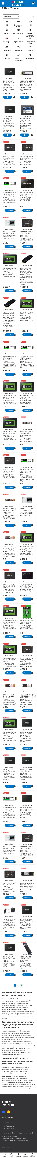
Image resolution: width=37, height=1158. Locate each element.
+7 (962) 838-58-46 (8, 1126)
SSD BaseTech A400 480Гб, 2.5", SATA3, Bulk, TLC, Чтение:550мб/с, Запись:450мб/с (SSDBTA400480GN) (9, 436)
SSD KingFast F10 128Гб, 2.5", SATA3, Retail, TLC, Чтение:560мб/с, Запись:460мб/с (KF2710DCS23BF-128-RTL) (9, 774)
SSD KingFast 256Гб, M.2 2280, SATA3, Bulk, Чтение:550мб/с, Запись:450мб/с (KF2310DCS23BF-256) (27, 887)
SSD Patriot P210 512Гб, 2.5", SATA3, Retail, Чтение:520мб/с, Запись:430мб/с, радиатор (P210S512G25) (26, 123)
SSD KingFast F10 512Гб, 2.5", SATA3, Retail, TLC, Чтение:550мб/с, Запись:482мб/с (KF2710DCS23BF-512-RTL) (26, 812)
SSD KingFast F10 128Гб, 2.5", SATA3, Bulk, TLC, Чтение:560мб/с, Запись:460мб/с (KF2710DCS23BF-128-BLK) (26, 924)
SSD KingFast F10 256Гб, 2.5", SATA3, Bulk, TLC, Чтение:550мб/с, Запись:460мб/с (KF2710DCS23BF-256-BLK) (9, 961)
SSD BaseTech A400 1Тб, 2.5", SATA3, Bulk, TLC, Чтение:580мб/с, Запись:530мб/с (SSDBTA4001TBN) (9, 272)
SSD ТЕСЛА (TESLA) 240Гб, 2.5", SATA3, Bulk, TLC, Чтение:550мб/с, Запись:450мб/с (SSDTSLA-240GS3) (26, 160)
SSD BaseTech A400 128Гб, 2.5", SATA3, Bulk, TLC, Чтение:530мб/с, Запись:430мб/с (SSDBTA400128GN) (9, 662)
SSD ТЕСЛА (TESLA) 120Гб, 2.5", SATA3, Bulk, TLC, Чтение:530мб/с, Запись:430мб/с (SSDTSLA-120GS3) (26, 236)
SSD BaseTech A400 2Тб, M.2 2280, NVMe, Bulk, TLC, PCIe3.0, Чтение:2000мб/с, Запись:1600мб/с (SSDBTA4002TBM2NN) (9, 813)
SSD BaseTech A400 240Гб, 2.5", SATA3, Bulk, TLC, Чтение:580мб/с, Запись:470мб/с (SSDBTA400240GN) (9, 624)
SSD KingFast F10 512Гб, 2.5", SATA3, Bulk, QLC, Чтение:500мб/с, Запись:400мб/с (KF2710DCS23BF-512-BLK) (9, 86)
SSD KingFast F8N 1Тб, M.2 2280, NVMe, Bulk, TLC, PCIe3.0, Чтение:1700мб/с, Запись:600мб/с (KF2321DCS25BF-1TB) (26, 962)
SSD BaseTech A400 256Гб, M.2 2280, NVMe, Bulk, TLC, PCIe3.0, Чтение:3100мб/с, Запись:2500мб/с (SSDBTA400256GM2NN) (10, 198)
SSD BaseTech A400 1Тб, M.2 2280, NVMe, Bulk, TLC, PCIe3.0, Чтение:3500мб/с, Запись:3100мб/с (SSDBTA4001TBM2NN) (9, 362)
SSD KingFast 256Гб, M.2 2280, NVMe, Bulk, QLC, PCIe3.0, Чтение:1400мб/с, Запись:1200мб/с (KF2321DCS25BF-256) (27, 86)
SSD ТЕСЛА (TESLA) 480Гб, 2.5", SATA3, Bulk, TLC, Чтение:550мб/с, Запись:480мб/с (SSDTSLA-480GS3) (26, 851)
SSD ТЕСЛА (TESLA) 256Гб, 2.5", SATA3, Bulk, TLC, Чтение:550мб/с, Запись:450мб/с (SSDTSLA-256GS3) (9, 473)
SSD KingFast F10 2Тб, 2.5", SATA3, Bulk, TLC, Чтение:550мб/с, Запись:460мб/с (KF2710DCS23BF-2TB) (9, 123)
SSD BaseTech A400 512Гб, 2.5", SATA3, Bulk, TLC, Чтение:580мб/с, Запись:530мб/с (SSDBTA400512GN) (27, 400)
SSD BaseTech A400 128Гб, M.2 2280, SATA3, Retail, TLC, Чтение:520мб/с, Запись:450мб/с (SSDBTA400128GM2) (27, 625)
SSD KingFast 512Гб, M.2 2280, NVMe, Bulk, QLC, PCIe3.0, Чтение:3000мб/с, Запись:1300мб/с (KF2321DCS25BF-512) (9, 924)
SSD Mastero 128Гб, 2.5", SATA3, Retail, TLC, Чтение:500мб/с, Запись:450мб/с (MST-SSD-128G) (27, 512)
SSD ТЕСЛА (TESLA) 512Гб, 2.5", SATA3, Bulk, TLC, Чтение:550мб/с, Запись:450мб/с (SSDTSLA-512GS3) (26, 662)
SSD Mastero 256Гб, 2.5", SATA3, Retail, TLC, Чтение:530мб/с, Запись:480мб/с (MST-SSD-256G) (9, 235)
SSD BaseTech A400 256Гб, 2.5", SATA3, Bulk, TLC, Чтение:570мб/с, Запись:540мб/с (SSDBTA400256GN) (27, 551)
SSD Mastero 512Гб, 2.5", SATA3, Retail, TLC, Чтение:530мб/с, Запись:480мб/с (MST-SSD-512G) (27, 588)
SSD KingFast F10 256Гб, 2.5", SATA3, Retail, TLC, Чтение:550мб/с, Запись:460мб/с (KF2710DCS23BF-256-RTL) (26, 774)
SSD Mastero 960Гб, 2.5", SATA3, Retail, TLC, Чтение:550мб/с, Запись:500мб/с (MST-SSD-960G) (9, 850)
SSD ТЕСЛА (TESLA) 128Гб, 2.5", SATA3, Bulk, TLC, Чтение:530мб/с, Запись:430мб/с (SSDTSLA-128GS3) (9, 588)
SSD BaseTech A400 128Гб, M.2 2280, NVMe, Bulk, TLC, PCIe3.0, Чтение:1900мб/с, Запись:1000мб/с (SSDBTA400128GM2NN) (27, 475)
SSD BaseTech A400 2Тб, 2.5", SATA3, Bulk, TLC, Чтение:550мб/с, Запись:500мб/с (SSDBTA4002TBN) (26, 316)
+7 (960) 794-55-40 (8, 1128)
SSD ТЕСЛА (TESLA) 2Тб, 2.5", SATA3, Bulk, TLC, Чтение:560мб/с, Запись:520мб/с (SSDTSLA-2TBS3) (9, 160)
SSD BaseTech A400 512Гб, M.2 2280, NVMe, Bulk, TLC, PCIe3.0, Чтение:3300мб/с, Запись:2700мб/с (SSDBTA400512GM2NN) (27, 362)
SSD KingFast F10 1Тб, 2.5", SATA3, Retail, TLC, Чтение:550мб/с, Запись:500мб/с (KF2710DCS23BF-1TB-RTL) (26, 737)
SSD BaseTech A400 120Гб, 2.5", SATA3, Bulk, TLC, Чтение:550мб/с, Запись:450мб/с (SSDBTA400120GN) (9, 736)
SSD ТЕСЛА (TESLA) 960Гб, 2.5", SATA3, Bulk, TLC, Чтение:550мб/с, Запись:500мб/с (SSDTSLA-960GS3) (26, 196)
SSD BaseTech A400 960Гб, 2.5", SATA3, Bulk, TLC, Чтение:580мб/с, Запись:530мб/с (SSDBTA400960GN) (9, 400)
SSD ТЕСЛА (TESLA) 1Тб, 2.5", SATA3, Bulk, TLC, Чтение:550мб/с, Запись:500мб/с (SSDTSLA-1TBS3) (9, 887)
